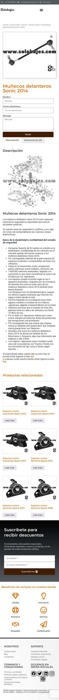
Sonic (24, 25)
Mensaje (7, 116)
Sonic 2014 (34, 25)
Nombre (6, 97)
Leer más (9, 420)
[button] (41, 10)
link (32, 356)
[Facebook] (33, 673)
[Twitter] (40, 673)
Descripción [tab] (12, 140)
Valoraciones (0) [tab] (33, 140)
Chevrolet (15, 25)
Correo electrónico (11, 106)
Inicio (5, 25)
